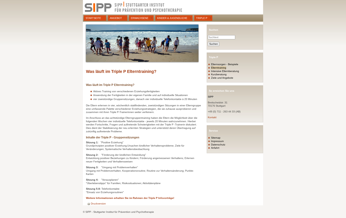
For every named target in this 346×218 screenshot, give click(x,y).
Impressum (217, 141)
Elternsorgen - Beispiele (224, 64)
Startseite (93, 18)
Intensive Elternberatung (225, 71)
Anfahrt (215, 147)
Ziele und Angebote (222, 77)
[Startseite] (133, 7)
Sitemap (215, 137)
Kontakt (212, 117)
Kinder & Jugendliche (172, 18)
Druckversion (98, 203)
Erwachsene (139, 18)
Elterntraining (218, 67)
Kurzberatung (219, 74)
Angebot (116, 18)
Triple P (201, 18)
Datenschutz (218, 144)
